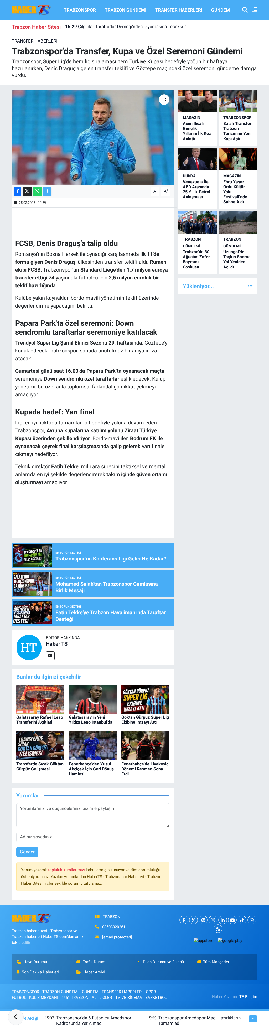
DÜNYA (189, 176)
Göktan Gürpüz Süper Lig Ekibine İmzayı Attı (145, 720)
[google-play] (229, 940)
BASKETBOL (156, 997)
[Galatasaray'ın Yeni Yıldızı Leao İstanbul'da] (93, 698)
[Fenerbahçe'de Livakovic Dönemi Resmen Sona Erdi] (145, 745)
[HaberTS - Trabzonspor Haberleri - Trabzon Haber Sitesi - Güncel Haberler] (31, 9)
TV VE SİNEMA (128, 997)
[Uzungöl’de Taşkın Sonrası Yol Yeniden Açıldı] (238, 222)
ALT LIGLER (102, 997)
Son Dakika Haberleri (40, 972)
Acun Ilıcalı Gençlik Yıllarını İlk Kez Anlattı (197, 131)
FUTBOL (19, 997)
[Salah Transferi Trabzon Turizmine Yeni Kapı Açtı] (238, 101)
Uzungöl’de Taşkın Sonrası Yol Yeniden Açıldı (237, 259)
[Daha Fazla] (47, 191)
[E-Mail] (50, 655)
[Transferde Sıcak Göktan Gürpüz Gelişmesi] (40, 745)
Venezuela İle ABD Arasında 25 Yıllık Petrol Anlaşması (196, 189)
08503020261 (113, 927)
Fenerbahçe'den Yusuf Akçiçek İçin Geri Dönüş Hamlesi (91, 768)
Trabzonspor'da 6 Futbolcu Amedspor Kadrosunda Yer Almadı (93, 1020)
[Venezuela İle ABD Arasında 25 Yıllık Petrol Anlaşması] (197, 159)
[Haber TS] (29, 647)
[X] (193, 920)
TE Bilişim (248, 996)
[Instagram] (213, 920)
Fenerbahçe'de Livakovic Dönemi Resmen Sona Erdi (144, 768)
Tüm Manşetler (216, 961)
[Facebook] (183, 920)
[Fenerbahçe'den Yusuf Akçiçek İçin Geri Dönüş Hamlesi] (93, 745)
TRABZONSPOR (80, 10)
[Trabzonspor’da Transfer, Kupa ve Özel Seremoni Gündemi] (93, 137)
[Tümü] (250, 286)
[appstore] (203, 940)
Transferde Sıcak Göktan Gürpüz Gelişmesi (40, 766)
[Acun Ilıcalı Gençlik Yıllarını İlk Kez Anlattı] (197, 101)
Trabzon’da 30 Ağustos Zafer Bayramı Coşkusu (196, 259)
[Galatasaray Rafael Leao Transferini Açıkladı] (40, 698)
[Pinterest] (203, 920)
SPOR (151, 991)
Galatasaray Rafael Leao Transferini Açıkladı (39, 720)
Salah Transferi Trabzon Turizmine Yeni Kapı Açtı (237, 131)
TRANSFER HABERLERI (178, 10)
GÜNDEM (220, 10)
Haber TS (57, 644)
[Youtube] (232, 920)
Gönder (27, 851)
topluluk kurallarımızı (67, 870)
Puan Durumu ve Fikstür (163, 961)
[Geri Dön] (16, 1017)
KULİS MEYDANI (43, 997)
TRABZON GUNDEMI (125, 10)
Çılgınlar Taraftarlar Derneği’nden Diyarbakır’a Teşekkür (125, 26)
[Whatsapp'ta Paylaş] (37, 191)
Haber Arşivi (94, 972)
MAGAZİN (191, 117)
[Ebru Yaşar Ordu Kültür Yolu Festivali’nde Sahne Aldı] (238, 159)
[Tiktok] (242, 920)
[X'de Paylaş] (27, 191)
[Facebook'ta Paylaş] (17, 191)
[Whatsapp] (251, 920)
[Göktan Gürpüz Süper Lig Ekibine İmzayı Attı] (145, 698)
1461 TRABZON (75, 997)
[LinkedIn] (222, 920)
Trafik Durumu (95, 961)
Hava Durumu (35, 961)
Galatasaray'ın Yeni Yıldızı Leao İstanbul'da (90, 720)
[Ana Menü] (252, 10)
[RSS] (218, 928)
